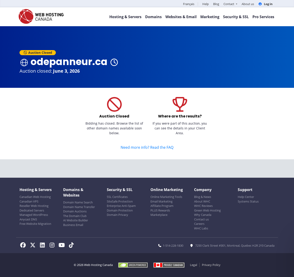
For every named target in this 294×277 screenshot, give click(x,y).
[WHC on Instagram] (53, 245)
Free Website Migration (35, 224)
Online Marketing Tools (166, 197)
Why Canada (202, 215)
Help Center (246, 197)
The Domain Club (75, 216)
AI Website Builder (75, 220)
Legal (193, 265)
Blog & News (202, 197)
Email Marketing (161, 201)
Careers (199, 224)
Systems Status (248, 201)
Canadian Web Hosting (35, 197)
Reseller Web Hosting (34, 206)
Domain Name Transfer (79, 207)
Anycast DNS (28, 219)
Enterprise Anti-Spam (121, 206)
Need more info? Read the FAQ (147, 147)
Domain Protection (120, 210)
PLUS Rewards (160, 210)
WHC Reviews (203, 206)
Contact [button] (229, 4)
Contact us (201, 219)
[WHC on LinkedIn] (43, 245)
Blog (216, 4)
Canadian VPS (29, 201)
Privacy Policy (211, 265)
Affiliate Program (161, 206)
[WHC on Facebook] (24, 245)
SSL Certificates (117, 197)
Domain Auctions (75, 211)
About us (248, 4)
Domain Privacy (117, 215)
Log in (268, 4)
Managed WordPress (34, 215)
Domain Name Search (78, 202)
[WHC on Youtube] (63, 245)
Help (205, 4)
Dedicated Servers (32, 210)
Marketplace (158, 215)
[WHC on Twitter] (34, 245)
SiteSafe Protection (120, 201)
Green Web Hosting (207, 210)
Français (188, 4)
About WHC (202, 201)
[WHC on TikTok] (72, 245)
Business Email (73, 225)
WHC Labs (201, 228)
